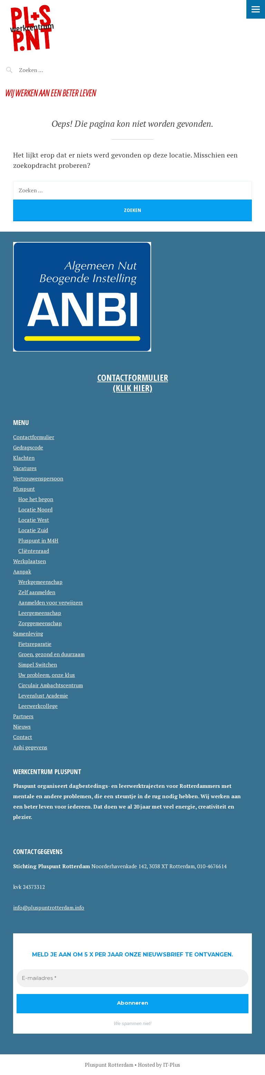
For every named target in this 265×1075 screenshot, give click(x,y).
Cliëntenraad (33, 550)
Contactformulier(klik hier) (132, 383)
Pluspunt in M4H (38, 540)
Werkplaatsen (29, 561)
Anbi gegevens (30, 747)
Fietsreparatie (34, 643)
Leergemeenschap (39, 612)
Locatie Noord (35, 509)
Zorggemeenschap (40, 623)
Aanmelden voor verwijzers (50, 602)
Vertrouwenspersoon (38, 478)
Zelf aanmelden (36, 592)
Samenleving (28, 633)
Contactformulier (33, 437)
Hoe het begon (35, 499)
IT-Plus (171, 1064)
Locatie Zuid (33, 530)
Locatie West (33, 519)
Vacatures (25, 468)
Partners (23, 716)
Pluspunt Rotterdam (56, 28)
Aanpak (22, 571)
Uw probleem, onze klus (46, 674)
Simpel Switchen (37, 664)
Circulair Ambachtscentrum (50, 685)
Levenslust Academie (43, 695)
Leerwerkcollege (38, 705)
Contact (22, 736)
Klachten (24, 457)
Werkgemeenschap (40, 581)
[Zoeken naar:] (47, 70)
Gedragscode (28, 447)
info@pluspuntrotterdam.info (48, 907)
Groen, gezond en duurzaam (51, 654)
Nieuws (22, 726)
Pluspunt (24, 488)
